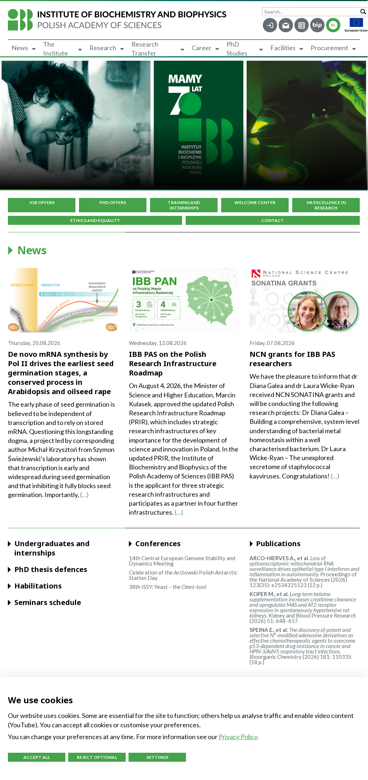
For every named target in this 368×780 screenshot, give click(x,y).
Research (102, 48)
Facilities (282, 48)
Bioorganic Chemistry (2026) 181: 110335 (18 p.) (302, 646)
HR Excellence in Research (326, 205)
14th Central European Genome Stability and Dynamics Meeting (182, 561)
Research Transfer (144, 49)
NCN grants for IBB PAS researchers (292, 358)
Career (201, 48)
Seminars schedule (47, 602)
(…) (84, 494)
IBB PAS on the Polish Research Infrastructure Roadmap (172, 363)
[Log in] (270, 25)
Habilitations (38, 586)
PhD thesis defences (50, 569)
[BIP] (317, 25)
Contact (272, 220)
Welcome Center (254, 202)
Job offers (42, 202)
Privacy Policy (238, 737)
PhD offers (112, 202)
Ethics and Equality (95, 220)
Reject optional (97, 757)
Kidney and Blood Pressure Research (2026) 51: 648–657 (303, 607)
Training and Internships (184, 205)
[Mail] (286, 25)
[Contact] (301, 25)
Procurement (329, 48)
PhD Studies (237, 49)
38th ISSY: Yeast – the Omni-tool (167, 586)
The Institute (55, 49)
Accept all (36, 757)
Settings (157, 757)
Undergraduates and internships (52, 548)
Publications (278, 543)
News (19, 48)
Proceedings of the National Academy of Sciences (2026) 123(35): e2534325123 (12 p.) (304, 571)
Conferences (158, 543)
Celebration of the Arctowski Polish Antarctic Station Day (183, 575)
